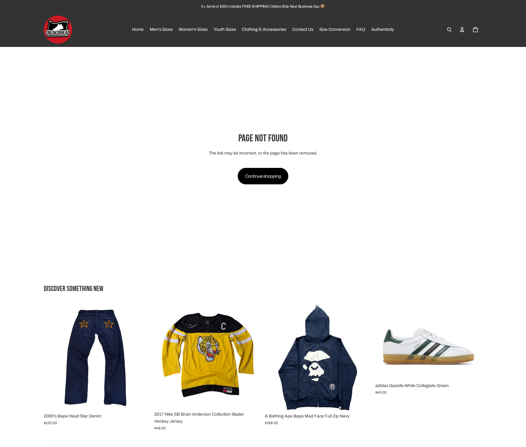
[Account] (462, 29)
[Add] (141, 401)
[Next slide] (141, 357)
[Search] (449, 29)
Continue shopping (263, 176)
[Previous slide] (53, 357)
